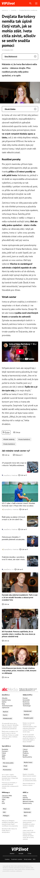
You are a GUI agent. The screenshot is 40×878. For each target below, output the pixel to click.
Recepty (25, 755)
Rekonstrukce (27, 799)
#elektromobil (7, 718)
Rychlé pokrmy (27, 757)
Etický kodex (27, 859)
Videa (3, 799)
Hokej (3, 755)
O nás (29, 853)
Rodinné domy (27, 803)
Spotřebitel (26, 704)
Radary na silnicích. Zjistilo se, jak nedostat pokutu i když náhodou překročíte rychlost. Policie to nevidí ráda (29, 727)
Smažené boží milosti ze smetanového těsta (29, 779)
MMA (3, 757)
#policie (5, 712)
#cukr (25, 766)
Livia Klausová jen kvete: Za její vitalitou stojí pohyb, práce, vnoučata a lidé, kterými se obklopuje (19, 670)
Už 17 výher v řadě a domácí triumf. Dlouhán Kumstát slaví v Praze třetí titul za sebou (18, 504)
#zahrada (27, 809)
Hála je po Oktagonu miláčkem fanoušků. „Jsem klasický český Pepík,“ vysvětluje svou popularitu (10, 823)
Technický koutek (7, 706)
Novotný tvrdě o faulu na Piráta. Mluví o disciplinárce (9, 830)
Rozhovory (26, 702)
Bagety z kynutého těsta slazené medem (29, 775)
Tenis (3, 759)
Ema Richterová (11, 56)
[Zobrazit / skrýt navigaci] (36, 3)
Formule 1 (5, 751)
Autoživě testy (6, 700)
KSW (3, 803)
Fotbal (4, 753)
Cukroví (25, 749)
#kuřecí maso (28, 762)
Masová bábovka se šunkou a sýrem (29, 784)
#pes (25, 816)
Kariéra (12, 853)
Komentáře (26, 700)
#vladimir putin (28, 718)
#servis (5, 715)
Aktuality (4, 698)
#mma (5, 766)
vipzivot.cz (5, 10)
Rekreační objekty (28, 801)
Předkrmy (26, 753)
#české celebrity (8, 439)
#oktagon (6, 816)
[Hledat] (30, 3)
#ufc (4, 812)
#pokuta (26, 715)
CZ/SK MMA (5, 798)
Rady (3, 704)
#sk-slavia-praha (8, 763)
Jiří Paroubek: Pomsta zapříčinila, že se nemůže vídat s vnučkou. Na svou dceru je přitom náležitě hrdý (18, 634)
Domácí (25, 698)
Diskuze (18, 455)
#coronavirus (7, 770)
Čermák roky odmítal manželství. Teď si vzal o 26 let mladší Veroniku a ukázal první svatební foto (19, 597)
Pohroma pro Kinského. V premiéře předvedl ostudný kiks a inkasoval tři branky (14, 538)
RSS (34, 859)
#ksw (4, 809)
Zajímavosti (5, 708)
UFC (3, 801)
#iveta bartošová (9, 444)
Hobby (25, 796)
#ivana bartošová (24, 439)
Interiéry (25, 798)
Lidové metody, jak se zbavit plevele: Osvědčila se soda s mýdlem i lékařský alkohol (29, 824)
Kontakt (21, 853)
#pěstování (27, 812)
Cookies (7, 859)
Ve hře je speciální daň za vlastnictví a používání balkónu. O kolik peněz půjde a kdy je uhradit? (29, 738)
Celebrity (13, 10)
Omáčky (25, 751)
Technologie (27, 706)
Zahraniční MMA (7, 796)
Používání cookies (16, 859)
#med (25, 769)
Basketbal (5, 749)
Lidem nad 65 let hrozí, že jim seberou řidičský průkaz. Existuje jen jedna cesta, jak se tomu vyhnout (29, 835)
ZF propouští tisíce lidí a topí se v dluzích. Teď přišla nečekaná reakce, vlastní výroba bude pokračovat (14, 464)
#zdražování (27, 711)
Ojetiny (4, 702)
